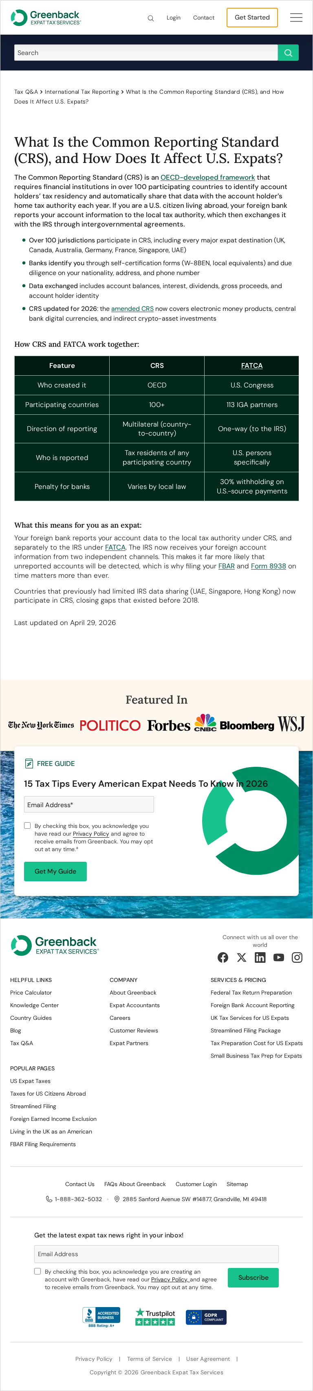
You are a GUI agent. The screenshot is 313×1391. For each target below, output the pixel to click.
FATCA (115, 547)
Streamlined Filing (33, 1106)
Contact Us (80, 1184)
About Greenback (133, 992)
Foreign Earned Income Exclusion (53, 1118)
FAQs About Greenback (135, 1184)
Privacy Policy (91, 833)
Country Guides (31, 1017)
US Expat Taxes (30, 1081)
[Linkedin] (260, 957)
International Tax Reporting (82, 91)
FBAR (226, 565)
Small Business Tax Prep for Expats (256, 1055)
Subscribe (253, 1277)
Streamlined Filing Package (246, 1030)
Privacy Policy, (170, 1279)
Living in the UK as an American (51, 1131)
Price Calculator (31, 992)
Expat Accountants (135, 1005)
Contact (203, 17)
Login (174, 17)
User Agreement (208, 1359)
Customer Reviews (134, 1030)
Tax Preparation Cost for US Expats (257, 1043)
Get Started (252, 17)
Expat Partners (129, 1043)
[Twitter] (241, 957)
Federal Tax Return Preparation (251, 992)
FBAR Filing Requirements (43, 1144)
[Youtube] (278, 957)
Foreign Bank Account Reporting (253, 1005)
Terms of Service (149, 1359)
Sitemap (237, 1184)
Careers (120, 1017)
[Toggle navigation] (296, 17)
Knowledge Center (34, 1005)
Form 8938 (268, 565)
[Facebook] (223, 957)
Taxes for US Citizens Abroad (48, 1093)
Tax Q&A (26, 91)
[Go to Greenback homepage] (46, 17)
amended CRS (132, 308)
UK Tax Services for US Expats (250, 1017)
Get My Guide (55, 871)
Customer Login (196, 1184)
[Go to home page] (55, 948)
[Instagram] (297, 957)
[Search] (150, 18)
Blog (15, 1030)
